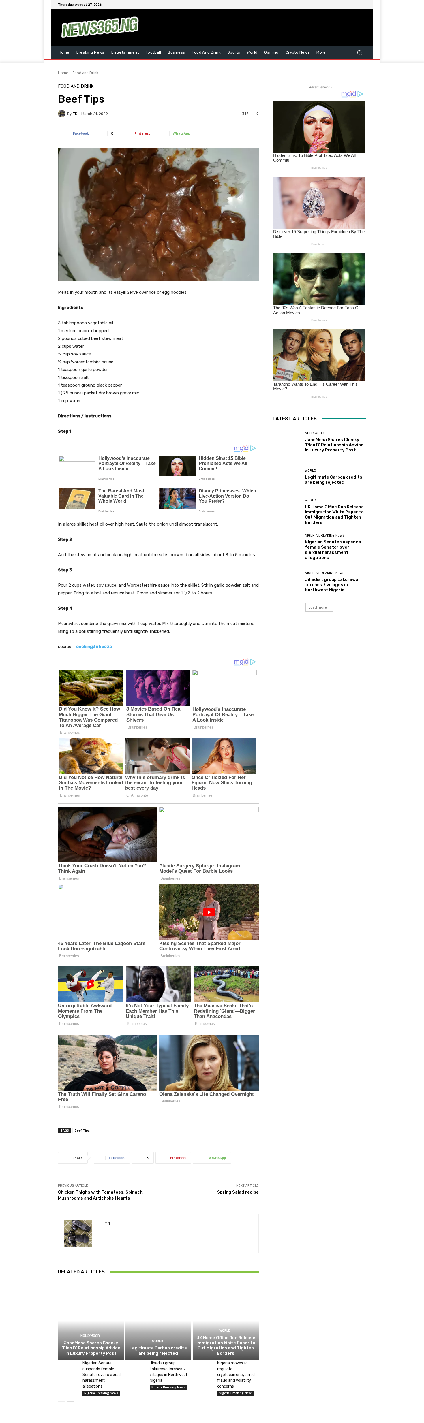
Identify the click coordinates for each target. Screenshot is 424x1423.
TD (75, 114)
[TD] (62, 113)
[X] (348, 4)
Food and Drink (85, 72)
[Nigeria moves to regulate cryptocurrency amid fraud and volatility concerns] (203, 1367)
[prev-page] (61, 1405)
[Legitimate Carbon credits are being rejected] (158, 1320)
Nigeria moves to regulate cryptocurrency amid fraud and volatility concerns (236, 1374)
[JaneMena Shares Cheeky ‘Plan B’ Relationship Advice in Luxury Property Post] (91, 1320)
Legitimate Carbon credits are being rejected (158, 1350)
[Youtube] (362, 4)
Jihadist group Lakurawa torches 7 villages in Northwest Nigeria (331, 584)
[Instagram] (341, 4)
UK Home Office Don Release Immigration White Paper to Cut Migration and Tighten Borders (225, 1345)
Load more (318, 607)
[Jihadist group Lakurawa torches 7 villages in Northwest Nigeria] (135, 1367)
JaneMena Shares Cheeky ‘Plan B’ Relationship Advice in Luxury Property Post (91, 1348)
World (157, 1341)
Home (63, 72)
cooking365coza (94, 646)
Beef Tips (82, 1130)
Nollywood (90, 1335)
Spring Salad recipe (238, 1192)
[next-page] (70, 1405)
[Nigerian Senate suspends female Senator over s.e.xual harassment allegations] (68, 1367)
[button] (359, 52)
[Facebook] (334, 4)
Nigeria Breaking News (101, 1393)
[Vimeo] (355, 4)
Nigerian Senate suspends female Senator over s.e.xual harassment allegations (101, 1374)
